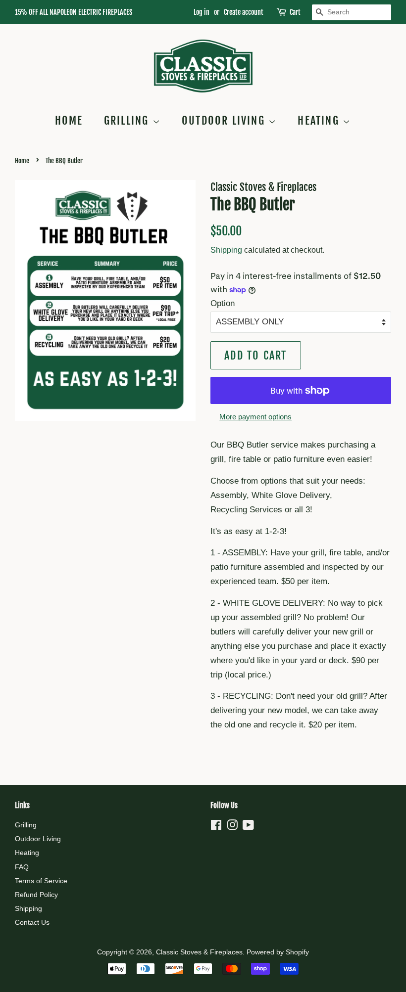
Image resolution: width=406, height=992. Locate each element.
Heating (320, 120)
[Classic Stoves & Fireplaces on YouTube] (248, 827)
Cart (295, 12)
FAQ (22, 867)
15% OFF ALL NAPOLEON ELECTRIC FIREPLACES (73, 12)
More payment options (255, 416)
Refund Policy (36, 895)
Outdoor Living (225, 120)
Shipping (226, 250)
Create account (243, 12)
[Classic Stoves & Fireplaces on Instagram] (232, 827)
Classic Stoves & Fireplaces (199, 952)
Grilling (128, 120)
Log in (201, 12)
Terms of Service (41, 881)
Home (69, 120)
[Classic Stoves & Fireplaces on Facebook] (216, 827)
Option (222, 303)
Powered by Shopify (278, 952)
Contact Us (32, 922)
